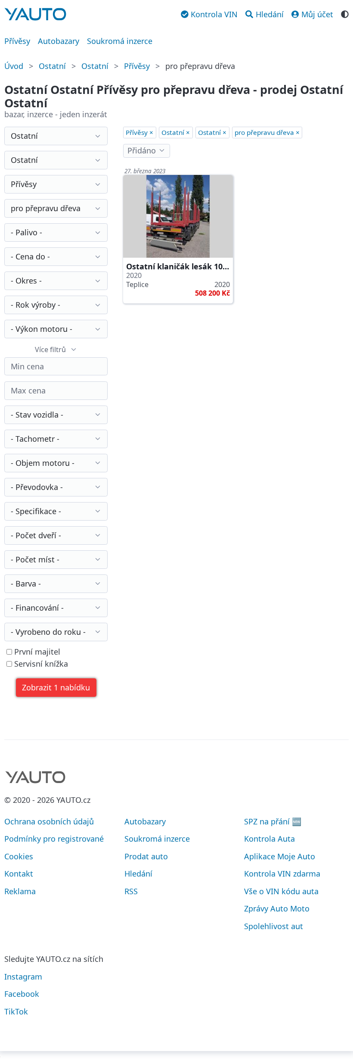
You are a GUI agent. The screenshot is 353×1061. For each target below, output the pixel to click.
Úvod (13, 66)
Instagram (23, 976)
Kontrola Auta (269, 838)
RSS (131, 891)
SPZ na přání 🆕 (272, 821)
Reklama (20, 891)
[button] (56, 687)
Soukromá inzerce (119, 41)
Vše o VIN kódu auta (281, 891)
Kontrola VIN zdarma (282, 873)
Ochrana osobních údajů (49, 821)
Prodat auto (146, 856)
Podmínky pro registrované (54, 838)
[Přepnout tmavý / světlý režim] (345, 13)
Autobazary (58, 41)
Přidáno (141, 150)
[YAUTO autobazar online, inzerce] (35, 14)
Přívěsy (17, 41)
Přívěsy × (139, 132)
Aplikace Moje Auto (279, 856)
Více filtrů (50, 349)
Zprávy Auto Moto (277, 908)
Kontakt (18, 873)
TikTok (16, 1011)
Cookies (18, 856)
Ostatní (52, 66)
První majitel (36, 652)
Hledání (138, 873)
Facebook (21, 994)
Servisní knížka (40, 664)
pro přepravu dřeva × (267, 132)
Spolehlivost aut (273, 926)
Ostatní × (175, 132)
